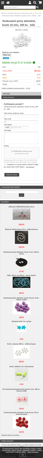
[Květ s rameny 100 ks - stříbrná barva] (21, 352)
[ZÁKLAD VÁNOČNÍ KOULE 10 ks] (21, 215)
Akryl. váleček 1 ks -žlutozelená (21, 366)
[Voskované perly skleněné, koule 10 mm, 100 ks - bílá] (21, 40)
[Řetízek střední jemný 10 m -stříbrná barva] (21, 237)
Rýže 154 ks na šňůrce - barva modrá (21, 275)
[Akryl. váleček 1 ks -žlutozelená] (21, 374)
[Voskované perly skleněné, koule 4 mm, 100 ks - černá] (21, 262)
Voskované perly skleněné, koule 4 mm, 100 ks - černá (21, 253)
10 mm (28, 88)
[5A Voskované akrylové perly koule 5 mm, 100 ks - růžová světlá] (21, 399)
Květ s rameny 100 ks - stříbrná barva (21, 344)
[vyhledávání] (34, 3)
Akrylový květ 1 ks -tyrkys (21, 321)
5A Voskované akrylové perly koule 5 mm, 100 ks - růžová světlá (21, 390)
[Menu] (2, 3)
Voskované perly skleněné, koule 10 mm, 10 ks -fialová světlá (21, 299)
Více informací (30, 167)
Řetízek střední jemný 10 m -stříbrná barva (21, 229)
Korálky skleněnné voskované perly (13, 88)
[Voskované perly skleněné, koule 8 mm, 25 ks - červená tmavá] (21, 422)
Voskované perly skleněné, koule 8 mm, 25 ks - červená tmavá (21, 413)
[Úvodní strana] (8, 3)
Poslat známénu (8, 97)
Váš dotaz (6, 94)
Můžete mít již (16, 62)
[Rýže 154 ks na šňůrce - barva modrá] (21, 283)
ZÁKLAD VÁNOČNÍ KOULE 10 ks (21, 207)
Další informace (32, 452)
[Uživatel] (29, 3)
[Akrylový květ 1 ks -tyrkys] (21, 329)
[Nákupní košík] (40, 3)
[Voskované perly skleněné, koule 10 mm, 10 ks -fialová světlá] (21, 308)
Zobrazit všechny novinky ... (11, 435)
